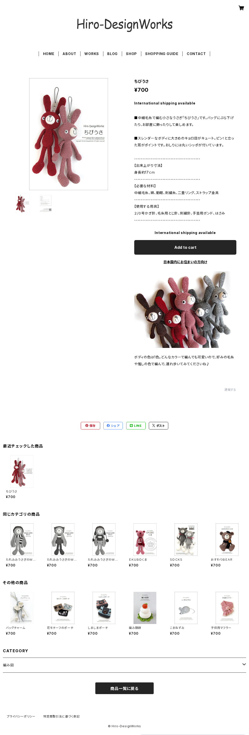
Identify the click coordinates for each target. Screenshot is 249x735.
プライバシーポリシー (21, 716)
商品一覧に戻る (124, 688)
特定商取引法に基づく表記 (61, 716)
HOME (48, 54)
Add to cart (185, 247)
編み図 (8, 665)
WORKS (91, 54)
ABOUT (69, 54)
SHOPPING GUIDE (161, 54)
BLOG (112, 54)
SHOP (131, 54)
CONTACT (196, 54)
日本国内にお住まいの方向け (185, 262)
